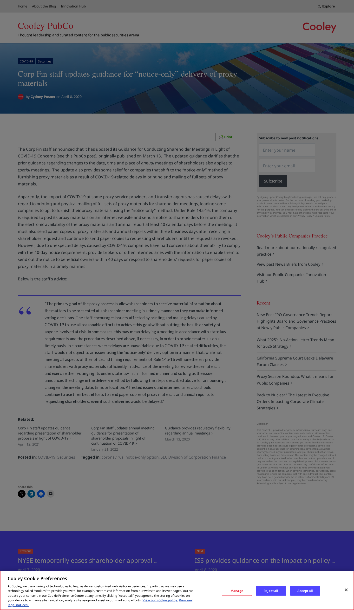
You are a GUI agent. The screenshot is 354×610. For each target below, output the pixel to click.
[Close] (346, 589)
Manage (236, 590)
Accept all (305, 590)
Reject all (271, 590)
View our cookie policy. (160, 600)
